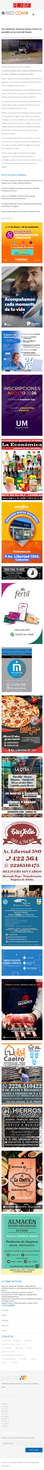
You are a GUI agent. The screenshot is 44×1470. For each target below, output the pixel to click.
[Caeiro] (22, 1074)
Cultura (5, 1414)
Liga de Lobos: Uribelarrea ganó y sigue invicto (20, 1303)
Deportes (19, 1348)
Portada (5, 1404)
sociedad (13, 1362)
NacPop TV (5, 1419)
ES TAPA (4, 1421)
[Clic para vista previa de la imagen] (22, 51)
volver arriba (6, 218)
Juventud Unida (8, 1351)
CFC (24, 1344)
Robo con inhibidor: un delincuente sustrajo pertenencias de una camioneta (18, 197)
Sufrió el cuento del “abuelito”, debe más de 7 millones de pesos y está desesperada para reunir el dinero (21, 1288)
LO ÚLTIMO (5, 1424)
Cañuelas (28, 1340)
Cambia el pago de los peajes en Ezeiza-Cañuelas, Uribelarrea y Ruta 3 (20, 189)
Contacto (5, 1426)
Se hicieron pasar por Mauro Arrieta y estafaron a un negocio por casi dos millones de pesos (22, 181)
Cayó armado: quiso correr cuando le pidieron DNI (21, 211)
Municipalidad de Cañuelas (13, 1355)
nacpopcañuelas (8, 1359)
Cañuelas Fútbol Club (11, 1344)
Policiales (6, 37)
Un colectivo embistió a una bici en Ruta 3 (17, 1292)
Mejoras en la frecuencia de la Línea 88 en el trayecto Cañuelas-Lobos (22, 1300)
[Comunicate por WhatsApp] (22, 532)
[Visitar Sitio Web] (22, 573)
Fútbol (29, 1348)
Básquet (16, 1340)
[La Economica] (22, 469)
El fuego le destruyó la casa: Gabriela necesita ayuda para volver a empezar (21, 205)
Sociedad (5, 1407)
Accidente (6, 1340)
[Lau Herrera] (22, 1181)
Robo (4, 1362)
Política (33, 1359)
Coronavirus (7, 1348)
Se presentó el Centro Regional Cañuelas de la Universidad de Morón (19, 1296)
